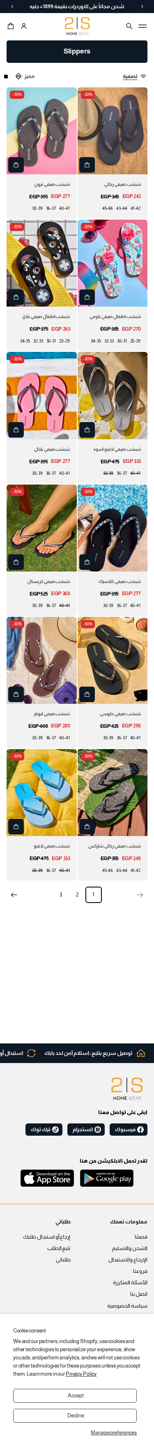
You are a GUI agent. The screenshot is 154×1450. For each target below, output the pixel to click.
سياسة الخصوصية (127, 1306)
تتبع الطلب (59, 1248)
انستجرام (83, 1129)
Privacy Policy (81, 1374)
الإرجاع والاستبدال (127, 1260)
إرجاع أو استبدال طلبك (47, 1237)
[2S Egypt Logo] (126, 1088)
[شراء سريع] (87, 165)
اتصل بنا (138, 1294)
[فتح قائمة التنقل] (142, 26)
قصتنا (141, 1237)
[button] (12, 26)
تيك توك (41, 1129)
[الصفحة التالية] (14, 894)
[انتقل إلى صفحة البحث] (129, 26)
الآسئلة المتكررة (130, 1282)
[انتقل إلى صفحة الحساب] (23, 26)
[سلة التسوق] (12, 26)
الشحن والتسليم (129, 1248)
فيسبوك (125, 1129)
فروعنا (140, 1271)
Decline (75, 1416)
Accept (75, 1396)
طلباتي (63, 1260)
